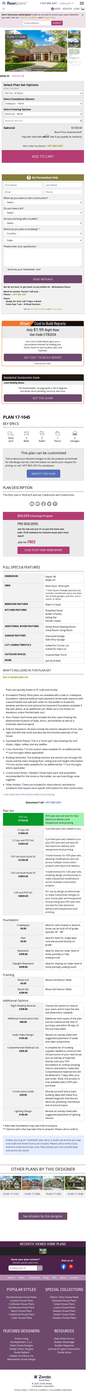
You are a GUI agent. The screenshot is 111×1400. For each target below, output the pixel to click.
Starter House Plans (64, 1314)
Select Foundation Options (19, 99)
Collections (34, 1277)
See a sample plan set (15, 677)
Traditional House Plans (21, 1314)
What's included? (11, 88)
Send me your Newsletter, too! (24, 269)
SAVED (57, 8)
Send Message (43, 279)
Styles (21, 1277)
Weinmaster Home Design (21, 1359)
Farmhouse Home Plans (21, 1307)
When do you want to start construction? (26, 198)
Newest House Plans (64, 1310)
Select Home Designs (21, 1345)
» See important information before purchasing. (29, 794)
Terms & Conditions (28, 17)
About (63, 1277)
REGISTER (67, 8)
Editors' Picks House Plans (64, 1297)
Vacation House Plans (64, 1317)
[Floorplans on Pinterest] (71, 1266)
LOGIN (76, 8)
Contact (74, 1277)
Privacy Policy (49, 17)
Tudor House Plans (21, 1317)
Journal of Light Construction (64, 1348)
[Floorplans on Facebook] (63, 1266)
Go (82, 3)
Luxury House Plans (64, 1307)
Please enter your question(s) (20, 246)
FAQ (54, 1277)
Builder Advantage (64, 1342)
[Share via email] (32, 504)
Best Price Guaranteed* (68, 132)
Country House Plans (21, 1300)
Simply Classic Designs (21, 1348)
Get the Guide (43, 398)
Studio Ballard (21, 1352)
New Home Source (64, 1338)
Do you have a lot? (14, 208)
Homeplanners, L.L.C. (21, 1342)
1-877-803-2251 (54, 146)
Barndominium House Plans (21, 1297)
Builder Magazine (64, 1345)
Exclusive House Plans (64, 1300)
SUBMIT (57, 23)
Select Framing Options (17, 109)
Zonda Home (64, 1352)
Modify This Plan (43, 473)
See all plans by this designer (43, 1216)
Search (11, 1277)
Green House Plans (64, 1304)
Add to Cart (43, 156)
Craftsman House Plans (21, 1304)
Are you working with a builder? (21, 218)
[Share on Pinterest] (55, 504)
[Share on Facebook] (43, 504)
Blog (46, 1277)
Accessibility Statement (61, 1389)
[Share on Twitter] (49, 504)
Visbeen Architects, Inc (21, 1355)
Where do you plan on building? (22, 229)
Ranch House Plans (21, 1310)
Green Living (21, 1338)
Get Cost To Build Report (43, 357)
